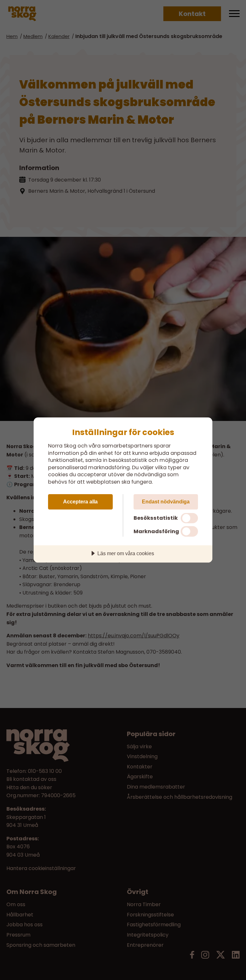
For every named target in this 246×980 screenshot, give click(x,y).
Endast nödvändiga (166, 501)
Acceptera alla (80, 501)
